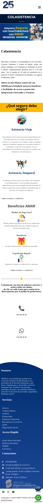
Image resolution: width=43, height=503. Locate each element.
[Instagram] (8, 492)
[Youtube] (13, 492)
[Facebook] (3, 492)
